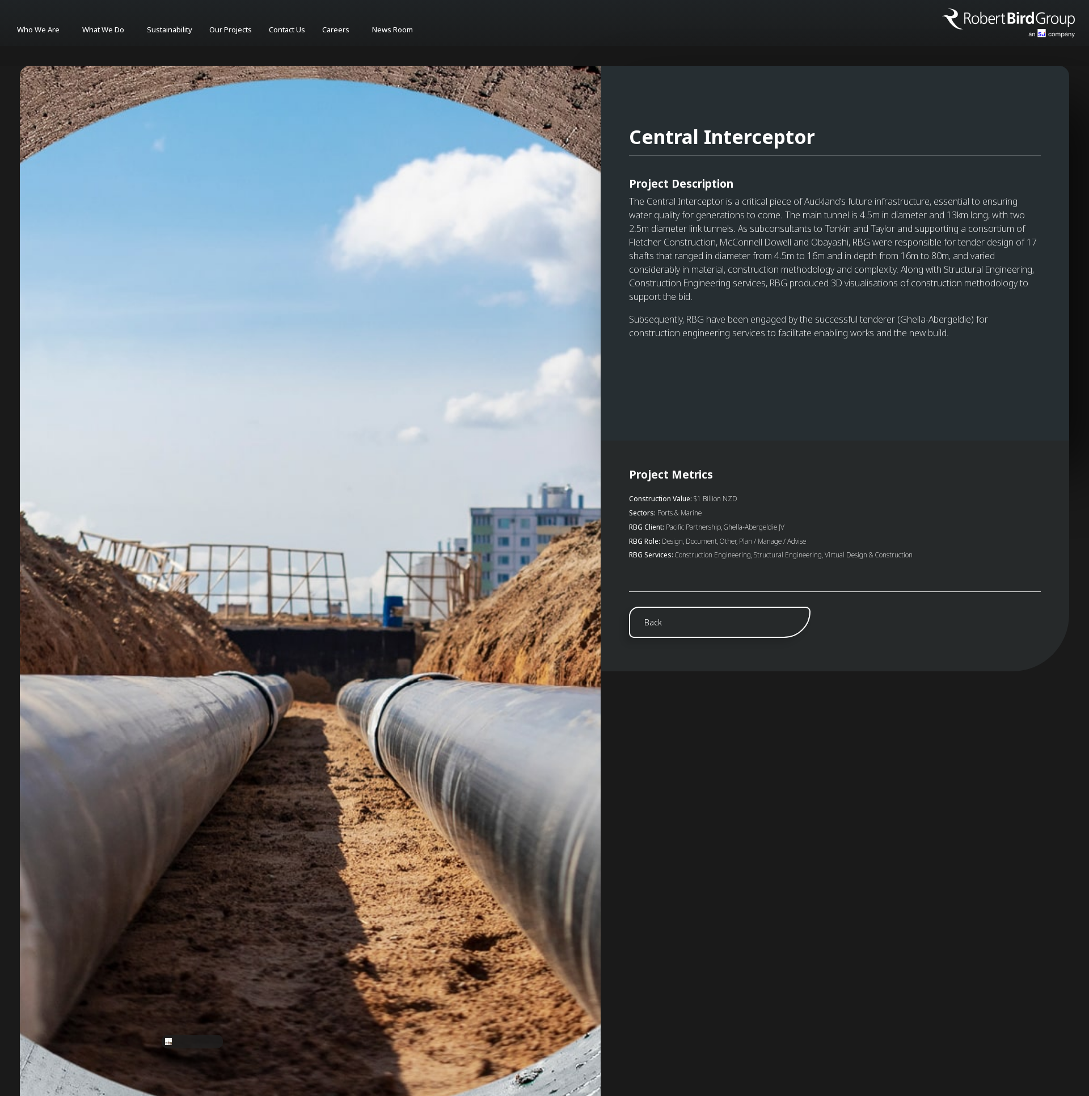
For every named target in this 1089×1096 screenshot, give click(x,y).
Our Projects (230, 29)
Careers (335, 29)
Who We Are (38, 29)
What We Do (103, 29)
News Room (392, 29)
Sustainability (169, 29)
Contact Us (287, 29)
